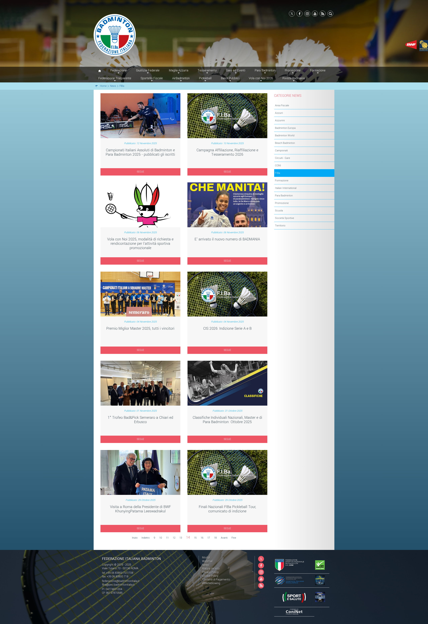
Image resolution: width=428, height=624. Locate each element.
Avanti (224, 538)
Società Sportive (284, 218)
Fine (234, 538)
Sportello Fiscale (152, 78)
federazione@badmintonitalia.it (120, 581)
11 (167, 538)
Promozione (282, 203)
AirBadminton (181, 78)
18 (215, 538)
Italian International (285, 188)
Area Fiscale (282, 105)
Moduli (206, 557)
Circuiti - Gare (282, 158)
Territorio (280, 225)
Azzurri (279, 113)
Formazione (281, 180)
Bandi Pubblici (230, 78)
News (205, 565)
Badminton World (284, 135)
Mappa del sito (211, 568)
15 (195, 538)
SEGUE (140, 172)
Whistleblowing (211, 583)
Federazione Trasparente (114, 78)
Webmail (207, 561)
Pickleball (205, 78)
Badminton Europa (285, 128)
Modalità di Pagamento (216, 579)
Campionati (281, 150)
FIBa (277, 173)
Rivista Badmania (293, 78)
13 (180, 538)
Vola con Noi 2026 (261, 78)
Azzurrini (280, 120)
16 (202, 538)
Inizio (135, 538)
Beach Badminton (285, 143)
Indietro (146, 538)
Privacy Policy (210, 572)
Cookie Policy (210, 576)
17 (208, 538)
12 (174, 538)
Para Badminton (284, 195)
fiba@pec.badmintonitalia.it (118, 585)
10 (160, 538)
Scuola (279, 210)
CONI (278, 165)
